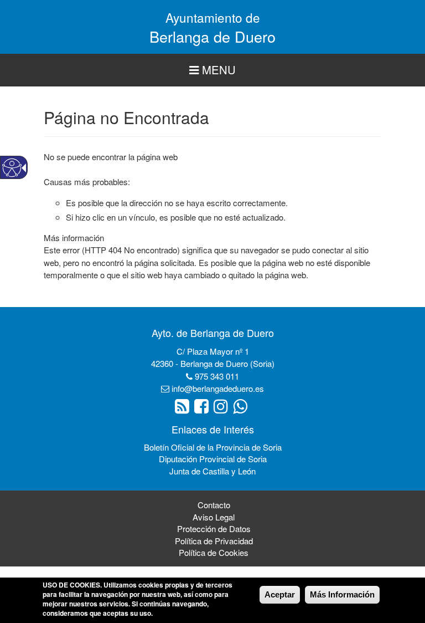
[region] (212, 70)
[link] (183, 409)
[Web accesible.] (12, 167)
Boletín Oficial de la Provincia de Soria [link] (213, 447)
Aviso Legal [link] (214, 517)
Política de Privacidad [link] (214, 541)
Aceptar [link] (280, 594)
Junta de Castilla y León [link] (212, 471)
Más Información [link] (342, 594)
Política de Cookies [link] (213, 552)
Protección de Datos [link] (214, 528)
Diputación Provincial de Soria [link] (213, 458)
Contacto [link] (214, 504)
